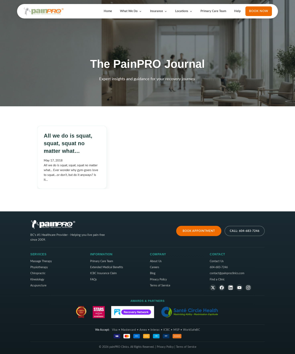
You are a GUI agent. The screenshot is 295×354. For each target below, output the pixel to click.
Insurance (156, 11)
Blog (152, 273)
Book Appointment (199, 230)
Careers (154, 267)
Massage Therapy (41, 261)
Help (237, 11)
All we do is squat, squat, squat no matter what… (68, 143)
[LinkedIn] (230, 287)
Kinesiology (37, 279)
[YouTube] (239, 287)
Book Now (258, 11)
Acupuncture (38, 285)
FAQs (93, 279)
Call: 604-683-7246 (244, 230)
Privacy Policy (158, 279)
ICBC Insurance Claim (103, 273)
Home (108, 11)
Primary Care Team (213, 11)
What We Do (129, 11)
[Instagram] (248, 287)
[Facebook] (222, 287)
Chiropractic (38, 273)
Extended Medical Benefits (106, 267)
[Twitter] (213, 287)
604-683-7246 (219, 267)
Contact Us (217, 261)
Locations (181, 11)
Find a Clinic (217, 279)
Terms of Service (160, 285)
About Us (156, 261)
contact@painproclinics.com (227, 273)
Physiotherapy (39, 267)
